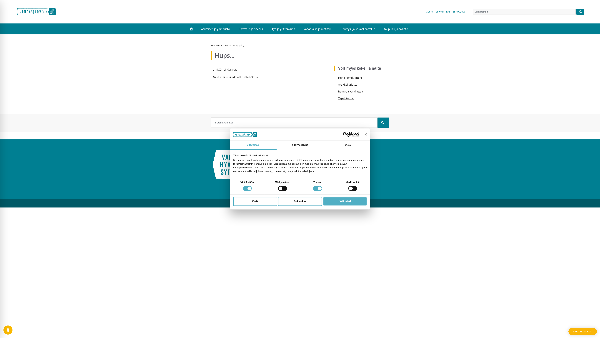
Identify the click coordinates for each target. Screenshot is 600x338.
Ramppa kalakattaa (350, 91)
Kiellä (255, 201)
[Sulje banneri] (366, 134)
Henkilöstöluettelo (350, 77)
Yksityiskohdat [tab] (300, 144)
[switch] (282, 188)
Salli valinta (300, 201)
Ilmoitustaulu (443, 11)
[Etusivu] (191, 28)
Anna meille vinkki (224, 77)
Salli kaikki (345, 201)
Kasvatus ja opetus (251, 29)
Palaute (429, 11)
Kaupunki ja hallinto (395, 29)
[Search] (580, 12)
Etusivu (215, 45)
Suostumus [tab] (253, 144)
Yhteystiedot (459, 11)
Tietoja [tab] (347, 144)
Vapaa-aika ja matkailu (318, 29)
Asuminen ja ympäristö (215, 29)
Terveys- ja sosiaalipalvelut (358, 29)
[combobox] (524, 12)
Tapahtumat (346, 98)
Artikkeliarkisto (347, 84)
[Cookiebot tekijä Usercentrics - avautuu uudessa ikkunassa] (345, 134)
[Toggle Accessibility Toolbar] (8, 330)
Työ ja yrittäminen (283, 29)
